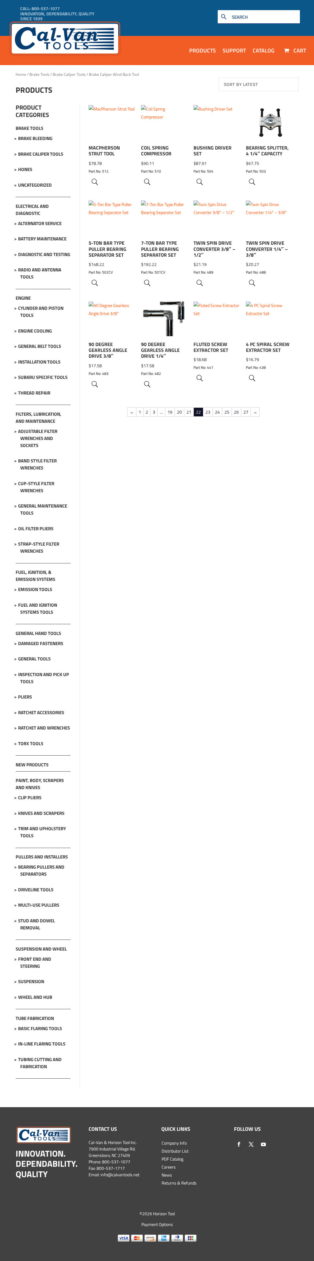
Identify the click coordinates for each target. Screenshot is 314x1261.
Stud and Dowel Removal (36, 924)
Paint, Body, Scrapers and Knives (40, 784)
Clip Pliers (29, 797)
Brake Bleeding (35, 138)
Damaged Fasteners (40, 643)
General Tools (34, 658)
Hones (25, 169)
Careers (169, 1167)
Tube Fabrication (35, 1018)
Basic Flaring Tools (40, 1028)
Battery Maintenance (42, 238)
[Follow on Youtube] (263, 1144)
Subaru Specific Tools (42, 377)
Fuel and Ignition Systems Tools (37, 608)
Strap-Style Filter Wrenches (38, 547)
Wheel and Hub (35, 997)
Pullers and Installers (42, 856)
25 (226, 412)
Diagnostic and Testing (44, 254)
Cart (299, 50)
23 (207, 412)
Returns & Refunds (179, 1183)
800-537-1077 (46, 8)
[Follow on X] (251, 1144)
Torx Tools (30, 743)
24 (217, 412)
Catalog (263, 50)
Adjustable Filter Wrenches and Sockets (37, 438)
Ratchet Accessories (41, 712)
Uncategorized (35, 185)
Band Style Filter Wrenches (37, 464)
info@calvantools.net (120, 1174)
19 (169, 412)
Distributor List (175, 1151)
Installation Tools (39, 361)
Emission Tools (35, 589)
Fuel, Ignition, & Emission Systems (35, 576)
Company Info (174, 1143)
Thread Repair (34, 392)
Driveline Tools (35, 889)
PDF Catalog (172, 1159)
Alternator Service (40, 223)
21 (188, 412)
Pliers (25, 696)
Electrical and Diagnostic (32, 210)
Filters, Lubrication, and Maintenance (38, 418)
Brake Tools (39, 74)
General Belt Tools (39, 346)
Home (21, 74)
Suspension (31, 981)
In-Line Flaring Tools (41, 1043)
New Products (32, 764)
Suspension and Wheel (41, 948)
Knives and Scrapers (41, 813)
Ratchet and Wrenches (44, 727)
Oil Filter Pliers (35, 528)
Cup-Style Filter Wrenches (36, 487)
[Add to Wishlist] (127, 129)
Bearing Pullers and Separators (41, 870)
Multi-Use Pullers (38, 905)
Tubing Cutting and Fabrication (40, 1063)
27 (245, 412)
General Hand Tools (38, 633)
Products (202, 50)
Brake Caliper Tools (69, 74)
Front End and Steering (34, 962)
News (167, 1175)
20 (179, 412)
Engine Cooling (35, 330)
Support (234, 50)
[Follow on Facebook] (239, 1144)
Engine (23, 298)
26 (236, 412)
